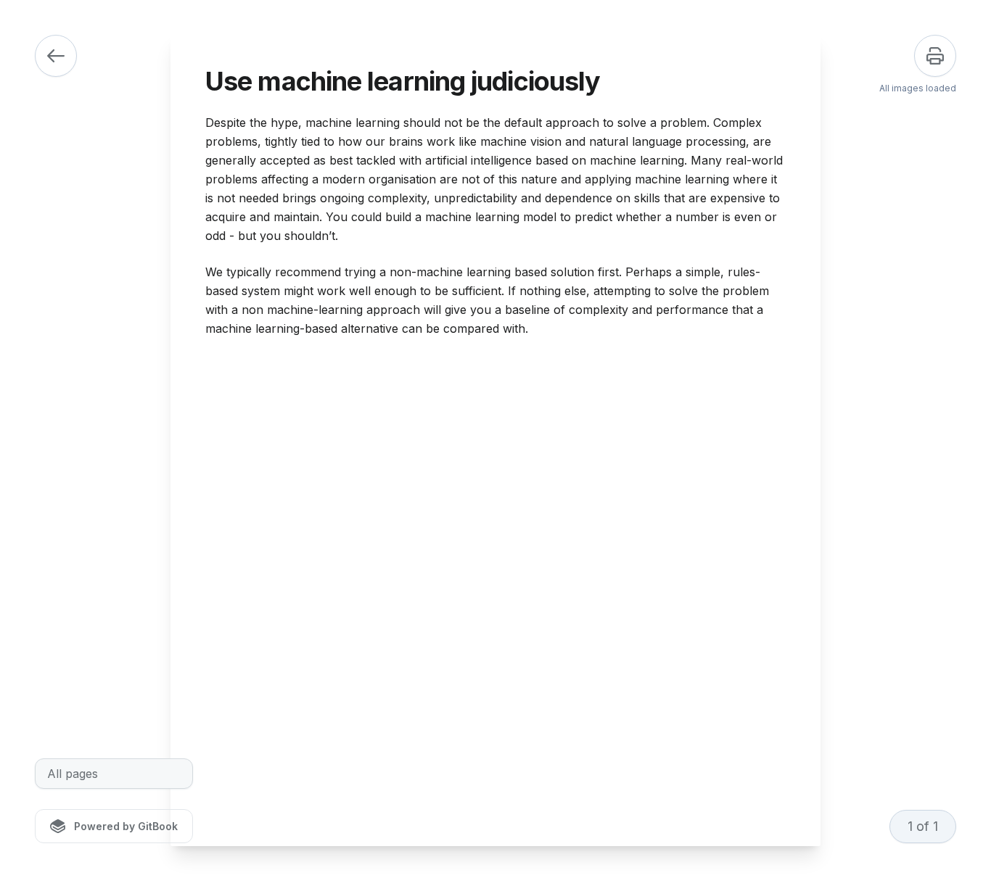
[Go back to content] (56, 56)
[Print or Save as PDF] (935, 56)
